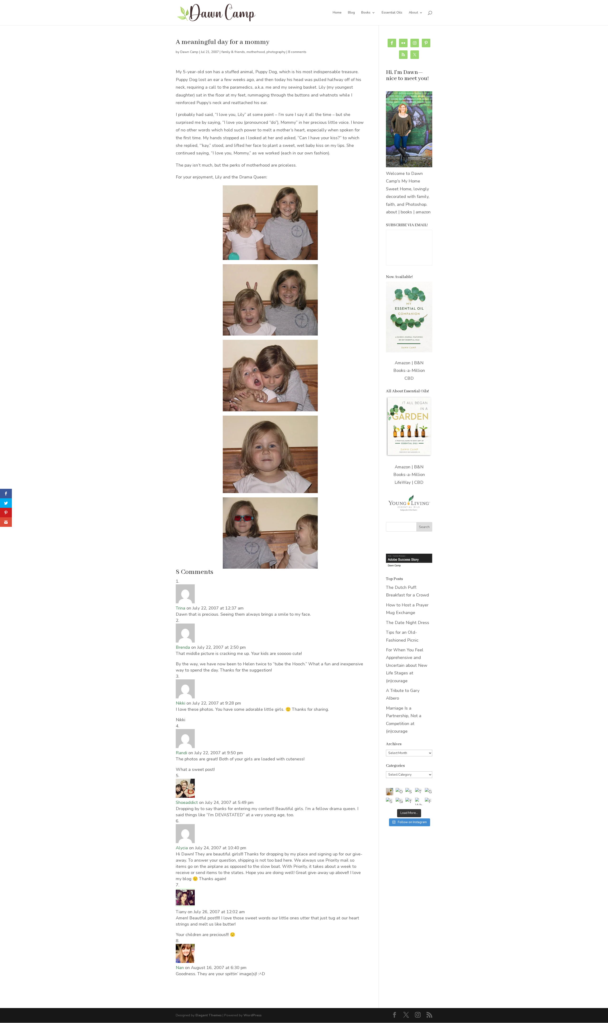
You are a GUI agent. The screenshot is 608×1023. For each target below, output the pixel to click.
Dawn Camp (189, 52)
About (413, 13)
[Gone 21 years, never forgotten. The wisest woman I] (428, 791)
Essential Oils (392, 13)
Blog (351, 13)
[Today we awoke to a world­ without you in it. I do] (419, 791)
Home (337, 13)
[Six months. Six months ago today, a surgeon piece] (399, 801)
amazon (423, 212)
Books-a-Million (409, 370)
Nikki (180, 703)
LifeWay (402, 482)
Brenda (183, 647)
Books (365, 13)
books (406, 212)
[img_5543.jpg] (270, 256)
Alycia (182, 848)
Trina (180, 608)
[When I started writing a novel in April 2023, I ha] (419, 801)
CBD (409, 378)
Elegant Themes (208, 1015)
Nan (180, 967)
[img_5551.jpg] (270, 489)
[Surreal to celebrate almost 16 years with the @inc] (389, 801)
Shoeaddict (187, 802)
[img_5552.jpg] (270, 564)
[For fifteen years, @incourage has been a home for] (428, 801)
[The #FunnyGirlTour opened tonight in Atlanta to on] (409, 801)
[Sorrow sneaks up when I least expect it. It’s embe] (409, 791)
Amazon (402, 363)
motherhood (256, 52)
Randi (181, 753)
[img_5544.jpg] (270, 331)
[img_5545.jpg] (270, 407)
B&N (418, 363)
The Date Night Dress (407, 622)
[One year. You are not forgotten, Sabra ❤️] (399, 791)
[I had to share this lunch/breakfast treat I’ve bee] (389, 791)
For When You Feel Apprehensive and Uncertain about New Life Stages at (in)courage (406, 665)
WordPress (252, 1015)
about (391, 212)
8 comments (297, 52)
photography (275, 52)
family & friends (233, 52)
